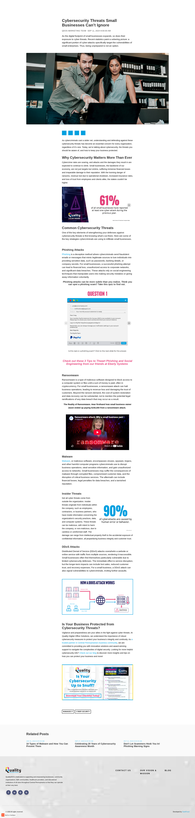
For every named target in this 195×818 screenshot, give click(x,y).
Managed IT (68, 711)
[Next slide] (129, 205)
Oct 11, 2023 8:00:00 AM (133, 741)
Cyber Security (83, 711)
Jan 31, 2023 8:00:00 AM (35, 741)
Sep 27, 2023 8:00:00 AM (84, 741)
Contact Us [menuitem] (123, 770)
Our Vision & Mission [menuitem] (148, 772)
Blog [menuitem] (168, 770)
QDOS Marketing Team (74, 31)
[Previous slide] (66, 205)
